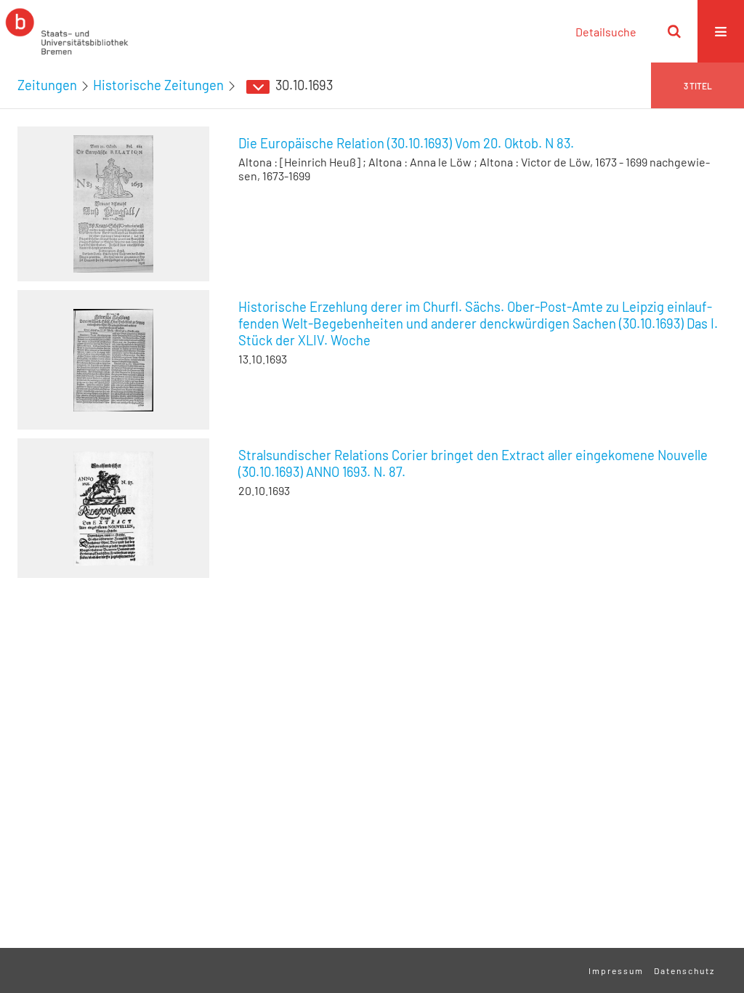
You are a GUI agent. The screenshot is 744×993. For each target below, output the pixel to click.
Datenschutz (684, 970)
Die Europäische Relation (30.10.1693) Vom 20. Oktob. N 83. (406, 143)
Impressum (616, 970)
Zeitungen (47, 85)
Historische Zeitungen (158, 85)
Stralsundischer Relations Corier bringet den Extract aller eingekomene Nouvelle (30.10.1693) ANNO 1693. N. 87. (473, 463)
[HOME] (66, 31)
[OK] (674, 31)
